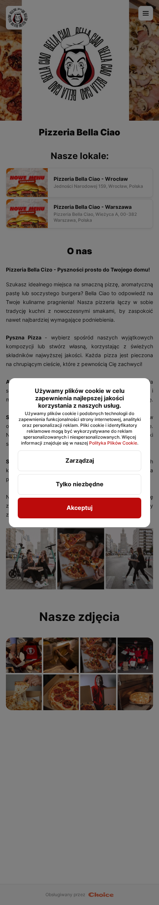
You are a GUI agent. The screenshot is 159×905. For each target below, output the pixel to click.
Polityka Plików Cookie (113, 443)
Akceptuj (79, 507)
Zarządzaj (79, 460)
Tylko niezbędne (80, 484)
